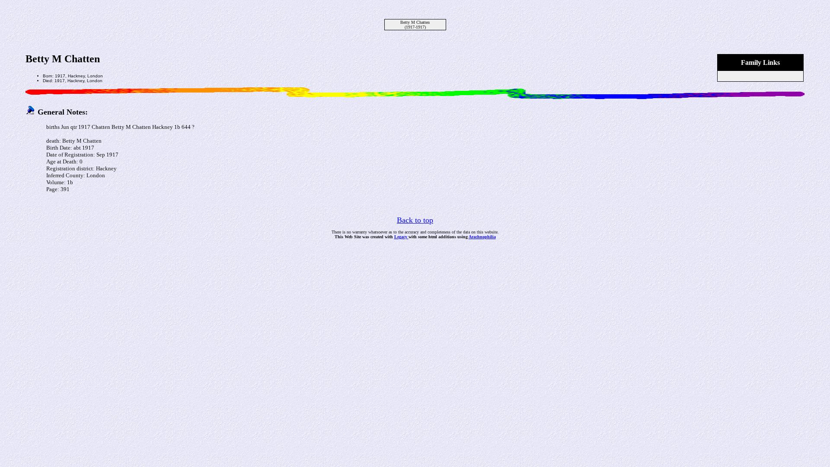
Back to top (415, 220)
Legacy (401, 236)
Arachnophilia (482, 236)
